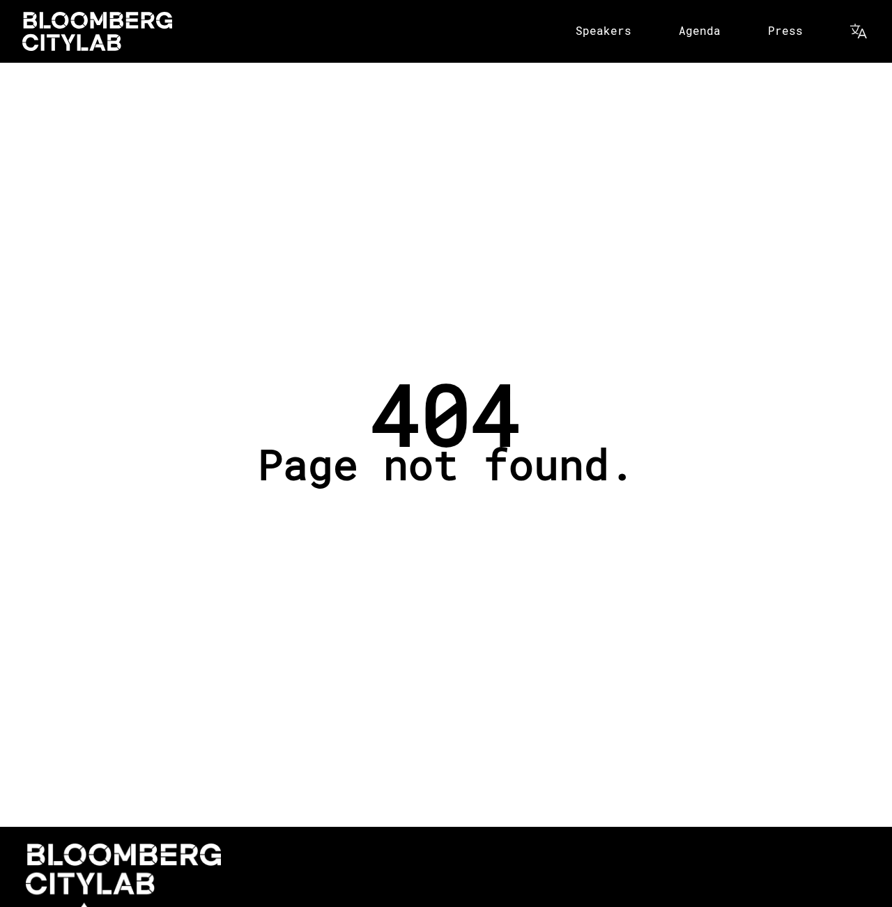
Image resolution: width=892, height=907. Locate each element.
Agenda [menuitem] (700, 30)
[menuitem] (860, 31)
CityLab (97, 31)
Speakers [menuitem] (603, 30)
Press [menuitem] (785, 30)
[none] (604, 31)
